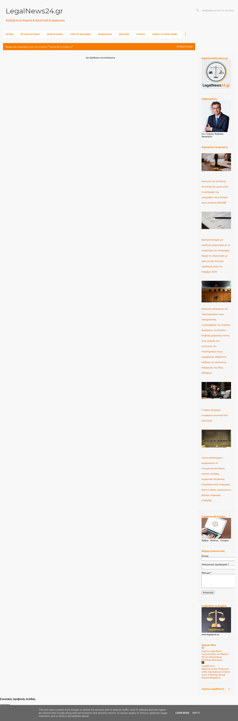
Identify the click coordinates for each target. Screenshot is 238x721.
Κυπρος (141, 34)
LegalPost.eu (208, 666)
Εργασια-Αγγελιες (30, 34)
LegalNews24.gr (34, 10)
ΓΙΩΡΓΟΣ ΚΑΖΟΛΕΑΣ (80, 34)
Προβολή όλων (185, 47)
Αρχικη (9, 34)
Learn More (182, 713)
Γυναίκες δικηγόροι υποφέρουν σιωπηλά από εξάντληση (215, 415)
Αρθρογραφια (55, 34)
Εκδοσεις (124, 34)
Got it (196, 713)
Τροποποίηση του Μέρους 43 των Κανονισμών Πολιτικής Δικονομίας (215, 657)
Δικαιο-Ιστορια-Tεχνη (164, 34)
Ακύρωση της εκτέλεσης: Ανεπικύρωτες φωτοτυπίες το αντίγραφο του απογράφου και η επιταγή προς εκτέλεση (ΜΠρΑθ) (215, 192)
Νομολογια (105, 34)
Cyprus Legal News (211, 651)
